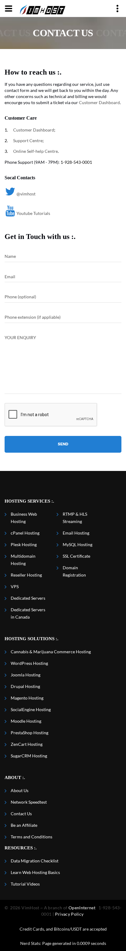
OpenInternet (82, 907)
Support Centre (28, 140)
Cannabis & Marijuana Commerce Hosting (51, 651)
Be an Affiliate (24, 825)
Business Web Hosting (24, 517)
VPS (15, 586)
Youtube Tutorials (33, 213)
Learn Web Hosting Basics (35, 872)
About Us (19, 790)
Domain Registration (74, 571)
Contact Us (21, 813)
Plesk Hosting (24, 544)
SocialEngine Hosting (31, 709)
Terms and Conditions (31, 836)
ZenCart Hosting (27, 744)
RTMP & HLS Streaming (75, 517)
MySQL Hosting (77, 544)
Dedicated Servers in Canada (28, 613)
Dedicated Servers (28, 598)
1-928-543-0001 (76, 162)
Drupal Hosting (25, 686)
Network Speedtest (29, 802)
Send (63, 444)
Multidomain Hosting (23, 559)
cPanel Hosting (25, 532)
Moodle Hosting (26, 721)
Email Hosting (76, 532)
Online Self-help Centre (35, 151)
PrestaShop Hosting (29, 732)
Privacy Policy (69, 914)
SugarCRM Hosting (29, 755)
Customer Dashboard (99, 102)
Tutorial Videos (25, 883)
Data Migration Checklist (34, 860)
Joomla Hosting (25, 674)
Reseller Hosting (26, 574)
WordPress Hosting (29, 663)
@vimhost (26, 193)
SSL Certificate (76, 556)
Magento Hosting (27, 697)
